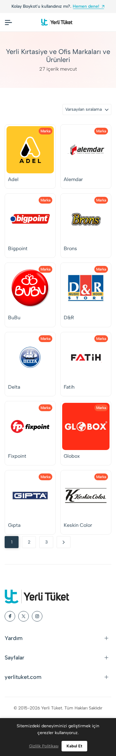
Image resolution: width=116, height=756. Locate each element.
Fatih (69, 387)
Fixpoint (17, 456)
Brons (70, 248)
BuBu (14, 317)
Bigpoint (18, 248)
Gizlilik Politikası (43, 746)
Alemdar (73, 179)
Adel (13, 179)
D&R (69, 317)
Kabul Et (74, 746)
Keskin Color (78, 525)
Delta (14, 387)
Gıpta (14, 525)
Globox (72, 456)
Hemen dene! (86, 6)
